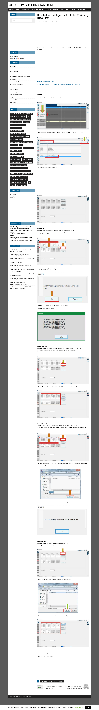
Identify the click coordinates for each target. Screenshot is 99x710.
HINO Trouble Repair (60, 653)
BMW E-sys (26, 122)
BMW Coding (25, 10)
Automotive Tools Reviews (16, 84)
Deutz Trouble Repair (16, 139)
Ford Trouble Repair (15, 148)
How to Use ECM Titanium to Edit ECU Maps (21, 241)
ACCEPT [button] (88, 707)
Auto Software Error (15, 79)
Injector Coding (58, 681)
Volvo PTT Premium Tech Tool (18, 182)
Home (11, 10)
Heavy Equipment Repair (16, 94)
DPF (67, 10)
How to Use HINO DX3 (46, 681)
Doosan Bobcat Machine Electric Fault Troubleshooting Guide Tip (19, 255)
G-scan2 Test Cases (28, 148)
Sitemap (12, 196)
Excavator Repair (14, 92)
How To (11, 97)
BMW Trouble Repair (15, 128)
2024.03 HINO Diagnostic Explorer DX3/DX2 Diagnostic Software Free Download (58, 85)
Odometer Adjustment (15, 100)
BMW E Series (13, 125)
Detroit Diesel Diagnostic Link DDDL (20, 136)
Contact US (81, 10)
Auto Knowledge (14, 71)
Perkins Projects (27, 174)
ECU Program (13, 145)
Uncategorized (13, 105)
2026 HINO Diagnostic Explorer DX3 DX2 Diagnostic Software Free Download (20, 227)
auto (50, 22)
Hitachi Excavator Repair (17, 153)
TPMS (73, 10)
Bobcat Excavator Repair (17, 131)
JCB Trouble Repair (27, 162)
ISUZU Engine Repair (15, 159)
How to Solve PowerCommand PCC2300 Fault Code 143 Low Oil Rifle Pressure (21, 287)
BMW (11, 122)
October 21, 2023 (43, 22)
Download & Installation (55, 10)
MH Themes (29, 696)
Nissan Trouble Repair (16, 171)
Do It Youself (13, 87)
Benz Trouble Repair (24, 119)
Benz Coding (13, 119)
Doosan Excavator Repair (17, 142)
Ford (20, 145)
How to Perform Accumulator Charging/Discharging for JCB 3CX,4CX (19, 283)
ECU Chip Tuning (14, 89)
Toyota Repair (14, 179)
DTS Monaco (29, 142)
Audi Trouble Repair (15, 113)
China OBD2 (13, 194)
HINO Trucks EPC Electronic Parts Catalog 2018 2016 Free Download (55, 88)
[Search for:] (22, 20)
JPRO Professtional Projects (18, 165)
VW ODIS (12, 185)
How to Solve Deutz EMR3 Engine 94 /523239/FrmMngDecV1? (19, 262)
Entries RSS (12, 197)
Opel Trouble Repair (15, 174)
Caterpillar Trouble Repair (17, 133)
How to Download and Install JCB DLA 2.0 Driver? (22, 258)
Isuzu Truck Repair (27, 159)
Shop (17, 10)
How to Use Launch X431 (16, 156)
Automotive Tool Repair (16, 82)
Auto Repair (13, 74)
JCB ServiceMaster (15, 162)
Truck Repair (56, 22)
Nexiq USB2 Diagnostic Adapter (45, 81)
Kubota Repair (14, 168)
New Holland (23, 168)
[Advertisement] (63, 35)
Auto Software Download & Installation (20, 76)
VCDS (26, 179)
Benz (29, 116)
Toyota (25, 176)
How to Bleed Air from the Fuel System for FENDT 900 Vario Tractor (21, 250)
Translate (21, 58)
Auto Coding (13, 66)
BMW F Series (22, 125)
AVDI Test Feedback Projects (17, 116)
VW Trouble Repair (21, 185)
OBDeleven (27, 171)
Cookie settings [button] (79, 707)
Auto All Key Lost (28, 113)
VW (29, 182)
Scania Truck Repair (15, 176)
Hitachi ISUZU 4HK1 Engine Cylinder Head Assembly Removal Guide (21, 238)
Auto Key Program (37, 10)
